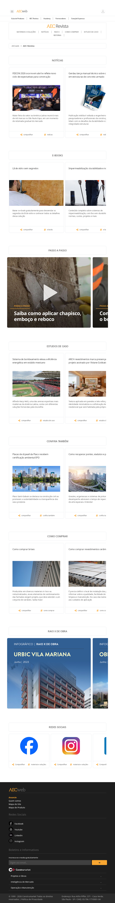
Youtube (18, 829)
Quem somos (15, 800)
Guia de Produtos (17, 18)
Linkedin (19, 835)
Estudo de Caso (91, 32)
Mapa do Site (15, 804)
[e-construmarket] (20, 869)
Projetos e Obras (18, 876)
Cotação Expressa (78, 18)
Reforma (57, 35)
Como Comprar (72, 32)
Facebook (19, 823)
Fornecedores (61, 18)
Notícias (45, 32)
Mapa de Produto (17, 807)
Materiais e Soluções (26, 32)
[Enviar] (99, 862)
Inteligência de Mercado (22, 882)
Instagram (19, 841)
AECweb (15, 46)
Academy (46, 18)
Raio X (56, 32)
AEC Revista (33, 18)
